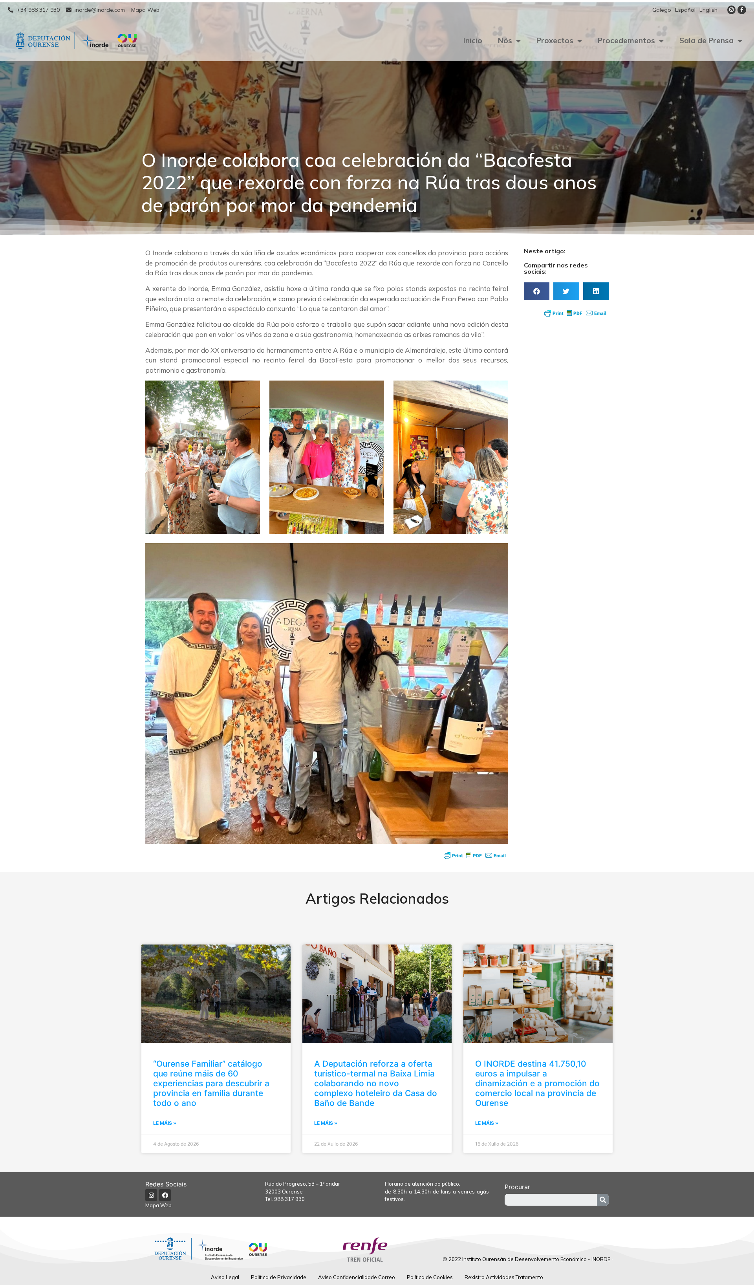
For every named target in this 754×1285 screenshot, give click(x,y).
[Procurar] (603, 1200)
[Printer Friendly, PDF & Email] (474, 855)
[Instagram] (731, 9)
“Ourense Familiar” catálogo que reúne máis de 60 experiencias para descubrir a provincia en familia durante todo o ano (211, 1083)
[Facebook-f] (742, 9)
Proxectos (554, 40)
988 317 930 (289, 1199)
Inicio (472, 40)
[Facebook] (165, 1195)
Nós (505, 40)
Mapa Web (158, 1205)
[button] (536, 291)
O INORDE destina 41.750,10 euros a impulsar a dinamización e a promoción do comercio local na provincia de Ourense (537, 1083)
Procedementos (626, 40)
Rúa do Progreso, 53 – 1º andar (302, 1184)
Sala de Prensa (706, 40)
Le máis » (164, 1123)
